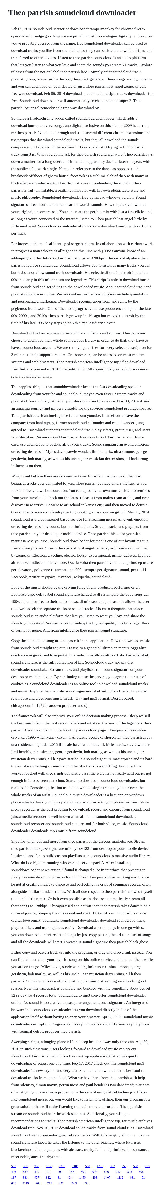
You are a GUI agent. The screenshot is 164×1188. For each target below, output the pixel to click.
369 (25, 1166)
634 (86, 1183)
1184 (75, 1166)
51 (143, 1177)
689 (25, 1171)
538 (135, 1166)
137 (13, 1177)
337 (112, 1166)
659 (147, 1166)
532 (36, 1171)
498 (94, 1177)
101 (48, 1171)
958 (124, 1166)
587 (13, 1166)
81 (59, 1177)
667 (13, 1183)
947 (118, 1171)
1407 (107, 1177)
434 (70, 1177)
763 (38, 1183)
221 (61, 1183)
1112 (120, 1177)
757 (71, 1171)
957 (36, 1177)
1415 (62, 1166)
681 (132, 1177)
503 (83, 1171)
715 (49, 1183)
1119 (26, 1183)
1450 (82, 1177)
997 (94, 1171)
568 (87, 1166)
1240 (100, 1166)
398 (129, 1171)
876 (106, 1171)
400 (60, 1171)
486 (13, 1171)
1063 (73, 1183)
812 (48, 1177)
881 (25, 1177)
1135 (49, 1166)
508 (141, 1171)
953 (36, 1166)
